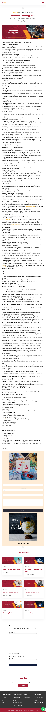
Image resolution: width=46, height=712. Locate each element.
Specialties (15, 12)
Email (23, 493)
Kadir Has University (17, 705)
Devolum (36, 710)
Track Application (28, 699)
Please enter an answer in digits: (16, 656)
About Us (4, 697)
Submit (23, 510)
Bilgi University (16, 697)
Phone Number (23, 488)
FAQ (3, 702)
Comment (12, 632)
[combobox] (4, 490)
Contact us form (22, 688)
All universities (5, 701)
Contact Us (26, 702)
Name (23, 483)
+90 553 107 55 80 (38, 697)
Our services (5, 699)
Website (11, 647)
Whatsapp (23, 685)
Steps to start (27, 701)
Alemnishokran (21, 710)
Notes (23, 498)
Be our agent (27, 697)
